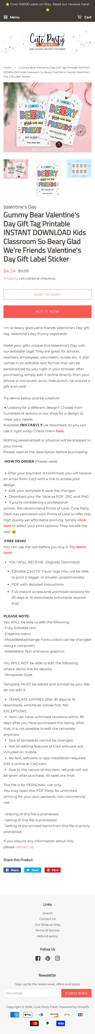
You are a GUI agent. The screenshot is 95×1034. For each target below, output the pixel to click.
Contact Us (47, 919)
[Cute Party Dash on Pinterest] (47, 959)
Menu (14, 17)
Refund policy (47, 936)
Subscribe (76, 993)
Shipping (10, 278)
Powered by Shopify (74, 1007)
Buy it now (47, 311)
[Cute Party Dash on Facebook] (38, 959)
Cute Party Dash (46, 1007)
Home (7, 67)
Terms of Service (47, 930)
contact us (24, 847)
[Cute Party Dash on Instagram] (57, 959)
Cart (87, 17)
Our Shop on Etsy (47, 924)
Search (47, 913)
